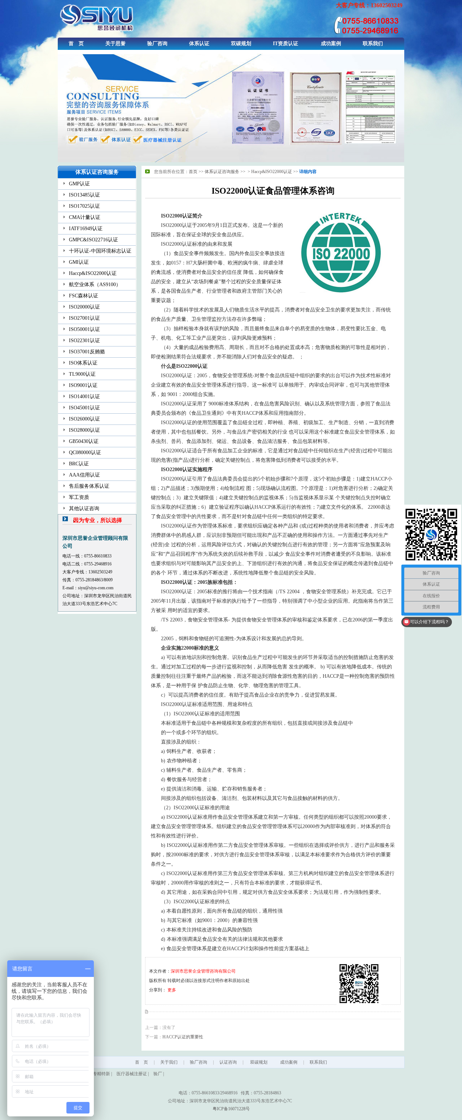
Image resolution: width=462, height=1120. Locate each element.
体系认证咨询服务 (222, 171)
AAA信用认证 (84, 475)
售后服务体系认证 (89, 486)
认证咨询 (228, 1062)
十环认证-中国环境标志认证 (100, 251)
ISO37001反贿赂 (87, 351)
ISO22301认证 (84, 340)
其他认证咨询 (84, 508)
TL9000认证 (82, 374)
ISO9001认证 (83, 385)
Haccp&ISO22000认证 (93, 273)
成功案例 (331, 43)
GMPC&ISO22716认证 (93, 239)
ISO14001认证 (84, 396)
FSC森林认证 (83, 295)
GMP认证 (79, 183)
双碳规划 (241, 43)
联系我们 (373, 43)
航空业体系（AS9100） (95, 284)
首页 (193, 171)
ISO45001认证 (84, 407)
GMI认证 (79, 262)
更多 (171, 989)
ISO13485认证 (84, 195)
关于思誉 (115, 43)
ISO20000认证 (84, 307)
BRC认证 (79, 463)
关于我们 (169, 1062)
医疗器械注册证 (132, 1073)
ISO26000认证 (84, 419)
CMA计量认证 (84, 217)
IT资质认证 (285, 43)
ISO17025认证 (84, 206)
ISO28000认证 (84, 430)
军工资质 (79, 497)
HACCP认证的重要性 (182, 1036)
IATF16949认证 (86, 228)
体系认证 (199, 43)
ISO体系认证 (83, 363)
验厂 (157, 1073)
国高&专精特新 (95, 1073)
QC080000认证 (85, 452)
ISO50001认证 (84, 329)
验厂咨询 (157, 43)
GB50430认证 (84, 441)
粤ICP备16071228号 (231, 1108)
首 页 (76, 43)
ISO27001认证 (84, 318)
